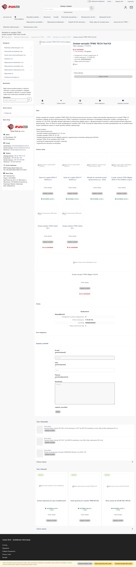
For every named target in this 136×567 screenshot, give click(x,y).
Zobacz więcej (41, 462)
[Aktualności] (131, 7)
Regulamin (5, 548)
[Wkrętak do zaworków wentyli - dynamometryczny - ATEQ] (97, 165)
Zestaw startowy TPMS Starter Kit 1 (72, 227)
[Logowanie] (125, 7)
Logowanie (131, 1)
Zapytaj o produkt (103, 76)
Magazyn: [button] (119, 1)
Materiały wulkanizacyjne (11, 27)
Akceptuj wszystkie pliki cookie (123, 563)
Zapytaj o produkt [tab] (123, 103)
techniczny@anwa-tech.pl (22, 148)
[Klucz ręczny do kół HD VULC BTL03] (118, 486)
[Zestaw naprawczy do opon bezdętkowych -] (51, 486)
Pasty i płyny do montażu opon (99, 22)
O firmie (4, 545)
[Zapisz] (30, 99)
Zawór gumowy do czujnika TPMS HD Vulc (84, 500)
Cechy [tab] (80, 103)
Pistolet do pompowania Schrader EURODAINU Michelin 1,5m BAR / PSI (65, 452)
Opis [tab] (42, 103)
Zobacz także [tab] (61, 103)
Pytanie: (61, 376)
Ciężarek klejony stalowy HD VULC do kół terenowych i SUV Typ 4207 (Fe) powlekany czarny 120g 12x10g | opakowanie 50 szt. (81, 428)
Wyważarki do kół (105, 17)
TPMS (48, 37)
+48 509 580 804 (15, 162)
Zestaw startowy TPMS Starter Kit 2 (48, 227)
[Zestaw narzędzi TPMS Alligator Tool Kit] (85, 262)
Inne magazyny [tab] (100, 103)
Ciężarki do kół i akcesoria (76, 22)
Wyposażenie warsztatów (35, 22)
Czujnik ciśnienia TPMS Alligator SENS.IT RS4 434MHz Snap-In (121, 178)
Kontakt (4, 557)
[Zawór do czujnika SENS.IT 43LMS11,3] (48, 165)
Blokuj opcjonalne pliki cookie (103, 563)
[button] (110, 1)
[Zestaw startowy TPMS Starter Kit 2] (48, 214)
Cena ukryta (78, 73)
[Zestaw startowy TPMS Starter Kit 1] (72, 214)
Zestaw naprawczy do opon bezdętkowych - (51, 501)
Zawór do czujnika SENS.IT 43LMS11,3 (48, 178)
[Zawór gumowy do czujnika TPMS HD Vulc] (84, 486)
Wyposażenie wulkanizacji (55, 22)
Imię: (60, 363)
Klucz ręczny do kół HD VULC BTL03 (118, 500)
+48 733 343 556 (19, 160)
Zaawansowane (68, 12)
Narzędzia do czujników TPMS (62, 37)
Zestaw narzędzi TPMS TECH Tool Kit (84, 37)
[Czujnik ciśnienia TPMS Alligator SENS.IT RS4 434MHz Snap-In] (121, 165)
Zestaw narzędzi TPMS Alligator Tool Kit (85, 274)
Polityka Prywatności (8, 551)
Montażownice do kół (88, 17)
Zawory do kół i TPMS (121, 22)
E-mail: (60, 351)
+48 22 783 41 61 (19, 156)
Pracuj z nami (6, 554)
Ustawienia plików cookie (85, 563)
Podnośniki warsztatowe (69, 17)
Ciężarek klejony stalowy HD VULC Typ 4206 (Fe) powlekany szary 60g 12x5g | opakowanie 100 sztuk (73, 440)
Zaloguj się (7, 113)
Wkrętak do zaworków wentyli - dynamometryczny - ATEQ (97, 178)
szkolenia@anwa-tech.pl (18, 150)
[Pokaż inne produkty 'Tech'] (103, 64)
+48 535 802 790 (16, 158)
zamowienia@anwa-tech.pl (20, 146)
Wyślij (58, 412)
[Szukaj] (92, 8)
